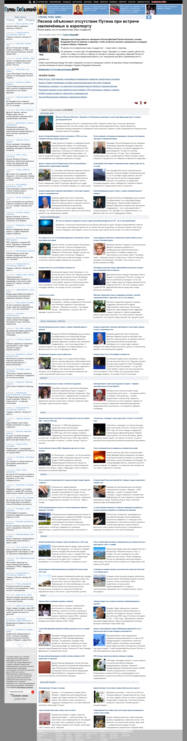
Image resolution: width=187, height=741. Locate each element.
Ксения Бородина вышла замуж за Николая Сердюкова (60, 384)
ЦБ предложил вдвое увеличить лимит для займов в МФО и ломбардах (19, 333)
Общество (79, 734)
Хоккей (102, 736)
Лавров (19, 274)
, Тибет (24, 470)
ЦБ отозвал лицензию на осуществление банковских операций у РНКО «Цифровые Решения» (19, 565)
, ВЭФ (31, 534)
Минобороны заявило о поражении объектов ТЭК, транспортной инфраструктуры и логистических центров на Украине (20, 131)
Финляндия (20, 69)
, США (24, 274)
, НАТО (24, 444)
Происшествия (91, 734)
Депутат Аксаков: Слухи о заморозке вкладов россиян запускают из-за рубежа (18, 219)
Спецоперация (55, 2)
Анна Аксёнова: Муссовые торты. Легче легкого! (57, 710)
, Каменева (27, 431)
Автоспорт (114, 736)
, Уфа (31, 547)
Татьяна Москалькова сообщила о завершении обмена (63, 97)
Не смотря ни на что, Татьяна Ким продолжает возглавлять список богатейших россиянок (19, 502)
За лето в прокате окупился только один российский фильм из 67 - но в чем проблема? (19, 307)
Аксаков (19, 212)
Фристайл (113, 738)
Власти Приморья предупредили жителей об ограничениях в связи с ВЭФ (20, 541)
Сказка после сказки (46, 295)
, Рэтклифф (29, 485)
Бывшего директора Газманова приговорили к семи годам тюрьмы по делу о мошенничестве (19, 347)
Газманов (20, 339)
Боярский (20, 43)
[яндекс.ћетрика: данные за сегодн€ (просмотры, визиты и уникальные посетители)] (20, 699)
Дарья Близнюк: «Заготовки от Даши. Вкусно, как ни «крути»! (117, 688)
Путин (18, 155)
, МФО (21, 328)
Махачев (19, 431)
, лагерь (29, 595)
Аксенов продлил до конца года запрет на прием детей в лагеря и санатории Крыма (20, 599)
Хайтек (43, 474)
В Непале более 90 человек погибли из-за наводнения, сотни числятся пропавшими (20, 588)
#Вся (20, 20)
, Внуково (29, 606)
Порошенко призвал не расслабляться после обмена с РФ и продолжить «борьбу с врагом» (79, 90)
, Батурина (30, 497)
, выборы (27, 82)
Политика (20, 82)
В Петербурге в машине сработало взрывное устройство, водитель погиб (20, 515)
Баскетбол (114, 734)
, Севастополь (26, 395)
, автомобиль (29, 457)
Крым (18, 595)
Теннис (103, 738)
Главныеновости (22, 32)
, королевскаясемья (23, 620)
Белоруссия (125, 736)
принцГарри (20, 619)
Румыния (19, 521)
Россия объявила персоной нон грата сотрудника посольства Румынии (19, 528)
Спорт (43, 596)
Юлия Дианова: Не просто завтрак (52, 688)
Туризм (43, 536)
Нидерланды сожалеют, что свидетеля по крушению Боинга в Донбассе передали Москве (78, 86)
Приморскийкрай (22, 97)
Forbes (18, 497)
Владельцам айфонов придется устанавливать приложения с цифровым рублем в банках (19, 296)
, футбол (24, 24)
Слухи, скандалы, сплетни (52, 321)
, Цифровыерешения (27, 558)
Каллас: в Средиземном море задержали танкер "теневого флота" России (19, 63)
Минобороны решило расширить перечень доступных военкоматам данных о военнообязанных (20, 361)
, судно (31, 58)
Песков (19, 444)
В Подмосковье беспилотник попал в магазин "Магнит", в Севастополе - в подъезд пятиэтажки (18, 400)
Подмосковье (21, 393)
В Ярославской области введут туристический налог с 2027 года (63, 542)
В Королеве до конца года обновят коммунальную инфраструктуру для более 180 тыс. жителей (19, 256)
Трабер (18, 169)
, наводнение (26, 197)
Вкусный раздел (47, 682)
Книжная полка (143, 2)
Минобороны (21, 123)
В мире (40, 736)
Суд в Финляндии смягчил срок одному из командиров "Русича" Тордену (19, 76)
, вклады (26, 212)
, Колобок (30, 302)
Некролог (123, 2)
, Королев (31, 251)
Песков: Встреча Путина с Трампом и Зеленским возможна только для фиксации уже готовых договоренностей (20, 162)
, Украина (29, 123)
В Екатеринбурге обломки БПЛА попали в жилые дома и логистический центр (19, 191)
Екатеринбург (21, 184)
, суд (27, 69)
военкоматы (21, 354)
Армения (19, 140)
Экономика (60, 736)
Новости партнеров (45, 740)
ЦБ (17, 328)
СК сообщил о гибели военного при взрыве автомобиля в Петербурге (19, 463)
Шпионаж (104, 2)
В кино (68, 734)
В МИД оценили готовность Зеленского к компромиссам (63, 93)
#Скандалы (30, 20)
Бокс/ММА (104, 740)
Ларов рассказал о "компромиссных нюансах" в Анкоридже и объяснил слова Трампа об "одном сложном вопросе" (18, 281)
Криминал (113, 2)
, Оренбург (24, 547)
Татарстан (125, 734)
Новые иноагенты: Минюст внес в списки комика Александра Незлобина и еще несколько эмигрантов (20, 321)
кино (18, 302)
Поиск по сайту (159, 2)
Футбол (103, 734)
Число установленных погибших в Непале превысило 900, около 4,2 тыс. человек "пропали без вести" (19, 205)
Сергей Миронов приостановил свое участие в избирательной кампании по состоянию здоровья (19, 89)
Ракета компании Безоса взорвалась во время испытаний (116, 448)
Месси (18, 24)
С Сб (70, 35)
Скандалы (67, 2)
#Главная (10, 20)
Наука (43, 412)
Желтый (69, 738)
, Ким (23, 497)
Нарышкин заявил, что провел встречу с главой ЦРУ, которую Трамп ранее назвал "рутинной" (19, 491)
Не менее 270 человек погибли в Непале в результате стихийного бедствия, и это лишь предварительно (20, 477)
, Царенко (27, 339)
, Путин (26, 140)
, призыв (29, 354)
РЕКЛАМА (25, 695)
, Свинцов (27, 43)
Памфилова (20, 629)
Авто (88, 736)
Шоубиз (43, 378)
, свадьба (28, 225)
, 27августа (21, 409)
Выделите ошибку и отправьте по (57, 110)
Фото (40, 738)
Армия (95, 2)
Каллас (19, 58)
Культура (131, 2)
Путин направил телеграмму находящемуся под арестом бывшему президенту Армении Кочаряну (19, 147)
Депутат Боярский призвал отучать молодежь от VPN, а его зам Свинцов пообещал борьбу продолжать (19, 51)
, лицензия (10, 560)
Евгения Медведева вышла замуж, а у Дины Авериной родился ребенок (17, 231)
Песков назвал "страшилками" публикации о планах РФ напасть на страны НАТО (20, 450)
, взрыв (27, 369)
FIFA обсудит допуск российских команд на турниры (113, 656)
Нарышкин (20, 485)
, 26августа (21, 575)
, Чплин (22, 110)
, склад (19, 186)
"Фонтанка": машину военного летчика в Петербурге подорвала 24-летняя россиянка (20, 375)
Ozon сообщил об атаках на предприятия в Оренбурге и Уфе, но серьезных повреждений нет (20, 552)
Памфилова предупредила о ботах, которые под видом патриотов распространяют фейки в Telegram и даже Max (19, 637)
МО (17, 110)
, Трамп (24, 155)
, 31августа (21, 34)
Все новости (42, 734)
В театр (58, 740)
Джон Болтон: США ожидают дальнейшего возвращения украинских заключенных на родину (79, 79)
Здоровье (88, 2)
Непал (18, 197)
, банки (31, 289)
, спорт (31, 24)
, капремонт (29, 110)
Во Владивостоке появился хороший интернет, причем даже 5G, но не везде (20, 103)
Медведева (20, 225)
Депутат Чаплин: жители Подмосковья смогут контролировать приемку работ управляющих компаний (19, 115)
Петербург (20, 369)
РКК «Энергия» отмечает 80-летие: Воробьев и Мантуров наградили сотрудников (18, 244)
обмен (58, 17)
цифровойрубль (22, 289)
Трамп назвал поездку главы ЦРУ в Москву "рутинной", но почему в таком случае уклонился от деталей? (20, 611)
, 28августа (21, 266)
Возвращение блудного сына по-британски (55, 354)
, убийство (26, 169)
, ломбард (27, 328)
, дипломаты (28, 521)
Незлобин (20, 313)
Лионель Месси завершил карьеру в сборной (17, 27)
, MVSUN (25, 58)
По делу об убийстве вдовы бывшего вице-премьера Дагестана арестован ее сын (18, 438)
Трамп (18, 606)
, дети (23, 595)
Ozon (18, 547)
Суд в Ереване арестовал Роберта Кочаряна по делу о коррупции (18, 425)
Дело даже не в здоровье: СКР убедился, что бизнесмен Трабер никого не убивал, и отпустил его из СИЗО (20, 177)
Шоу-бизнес (77, 2)
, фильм (23, 302)
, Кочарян (26, 418)
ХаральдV (20, 382)
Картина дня (43, 2)
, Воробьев (23, 238)
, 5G (30, 97)
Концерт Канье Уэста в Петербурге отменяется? (57, 267)
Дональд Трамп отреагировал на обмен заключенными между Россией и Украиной (75, 83)
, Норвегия (28, 382)
